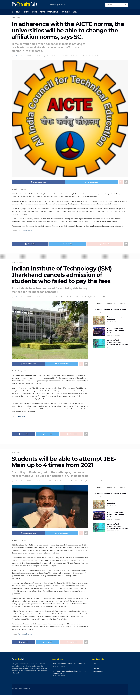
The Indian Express (25, 231)
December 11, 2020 (26, 481)
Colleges (55, 56)
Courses (45, 297)
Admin (15, 56)
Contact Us (95, 668)
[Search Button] (126, 5)
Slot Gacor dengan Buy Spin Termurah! (69, 663)
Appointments (47, 56)
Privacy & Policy (97, 671)
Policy (18, 17)
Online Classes (76, 56)
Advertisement (97, 666)
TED (17, 688)
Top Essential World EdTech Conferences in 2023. (116, 330)
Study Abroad (52, 12)
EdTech (34, 12)
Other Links (95, 674)
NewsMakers (65, 12)
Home (13, 17)
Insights (26, 12)
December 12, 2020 (26, 56)
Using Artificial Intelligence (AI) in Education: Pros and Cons (117, 342)
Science (77, 481)
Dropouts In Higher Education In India (110, 309)
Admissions (38, 56)
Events (42, 12)
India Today (22, 416)
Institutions (67, 56)
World (75, 12)
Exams (61, 56)
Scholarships (80, 297)
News (18, 12)
